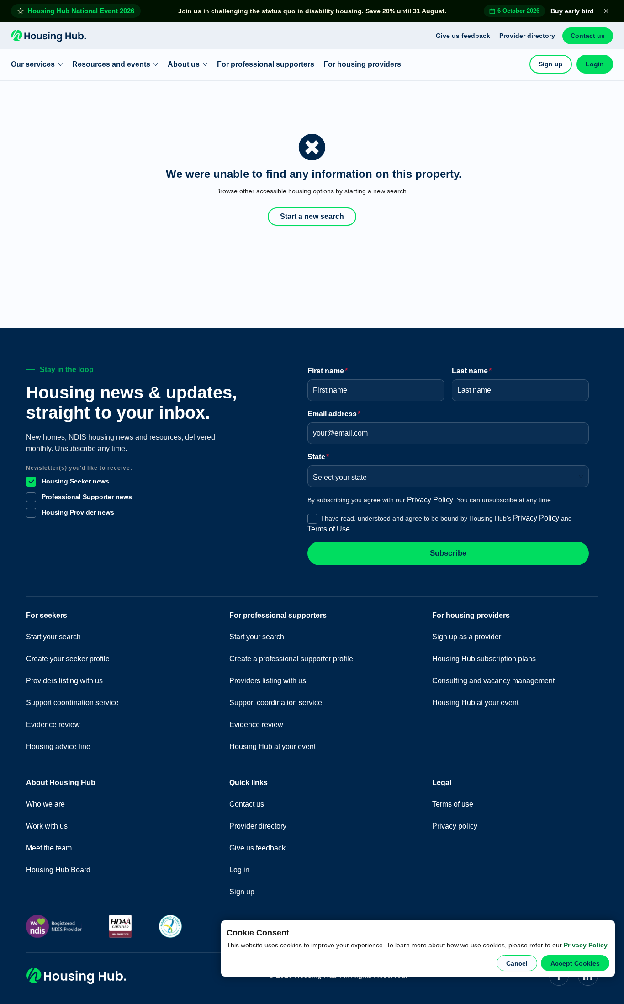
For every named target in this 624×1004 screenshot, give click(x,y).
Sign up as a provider (466, 637)
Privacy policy (454, 826)
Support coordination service (72, 703)
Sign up (551, 64)
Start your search (53, 637)
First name (327, 371)
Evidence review (53, 724)
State (318, 457)
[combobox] (445, 474)
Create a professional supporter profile (291, 659)
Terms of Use (328, 529)
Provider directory (527, 35)
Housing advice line (58, 746)
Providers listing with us (64, 681)
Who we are (45, 804)
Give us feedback (463, 35)
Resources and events (111, 64)
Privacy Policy (586, 945)
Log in (239, 870)
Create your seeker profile (68, 659)
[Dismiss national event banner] (606, 11)
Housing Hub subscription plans (484, 659)
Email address (333, 414)
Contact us (588, 35)
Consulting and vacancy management (493, 681)
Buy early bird (572, 11)
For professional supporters (265, 64)
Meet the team (49, 848)
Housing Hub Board (58, 870)
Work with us (47, 826)
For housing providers (362, 64)
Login (595, 64)
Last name (472, 371)
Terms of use (452, 804)
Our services (33, 64)
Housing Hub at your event (272, 746)
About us (184, 64)
